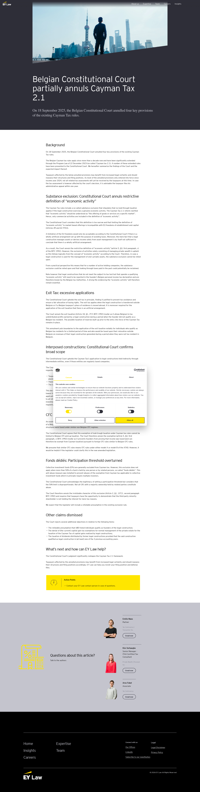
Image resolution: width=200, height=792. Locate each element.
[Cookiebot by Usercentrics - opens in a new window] (135, 370)
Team (157, 4)
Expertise (147, 4)
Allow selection (100, 420)
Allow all (130, 420)
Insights (178, 4)
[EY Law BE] (7, 3)
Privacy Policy (157, 752)
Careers (167, 4)
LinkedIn (129, 752)
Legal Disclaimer (158, 747)
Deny (70, 420)
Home (28, 743)
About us (135, 4)
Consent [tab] (69, 377)
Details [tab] (100, 377)
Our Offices (130, 747)
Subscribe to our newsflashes (138, 757)
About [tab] (131, 377)
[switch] (100, 411)
